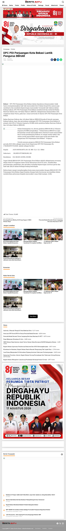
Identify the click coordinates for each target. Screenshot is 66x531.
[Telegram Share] (58, 59)
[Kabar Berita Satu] (33, 2)
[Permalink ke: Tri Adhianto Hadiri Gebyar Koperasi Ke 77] (53, 234)
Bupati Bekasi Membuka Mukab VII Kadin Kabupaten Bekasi (22, 504)
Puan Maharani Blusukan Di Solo (13, 339)
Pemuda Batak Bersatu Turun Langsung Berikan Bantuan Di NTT (51, 220)
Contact (50, 528)
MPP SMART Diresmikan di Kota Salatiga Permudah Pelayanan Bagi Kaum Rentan (28, 509)
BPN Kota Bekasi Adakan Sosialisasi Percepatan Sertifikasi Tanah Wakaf (33, 242)
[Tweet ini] (55, 59)
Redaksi (44, 528)
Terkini (4, 60)
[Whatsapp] (61, 59)
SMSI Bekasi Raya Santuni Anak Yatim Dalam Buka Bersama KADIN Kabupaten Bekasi (29, 342)
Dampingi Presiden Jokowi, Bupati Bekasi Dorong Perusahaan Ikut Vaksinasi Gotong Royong (31, 355)
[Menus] (3, 2)
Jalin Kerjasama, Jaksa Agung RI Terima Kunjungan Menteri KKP (23, 514)
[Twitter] (60, 523)
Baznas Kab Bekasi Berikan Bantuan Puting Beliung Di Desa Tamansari (25, 499)
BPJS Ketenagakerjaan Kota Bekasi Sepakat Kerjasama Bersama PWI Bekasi (10, 242)
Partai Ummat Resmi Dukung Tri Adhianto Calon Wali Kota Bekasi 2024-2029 (12, 259)
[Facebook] (57, 523)
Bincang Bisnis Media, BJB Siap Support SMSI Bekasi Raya (17, 220)
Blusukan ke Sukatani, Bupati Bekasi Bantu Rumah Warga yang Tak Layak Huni (27, 349)
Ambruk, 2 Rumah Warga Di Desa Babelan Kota (17, 330)
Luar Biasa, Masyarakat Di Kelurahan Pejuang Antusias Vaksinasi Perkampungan (28, 352)
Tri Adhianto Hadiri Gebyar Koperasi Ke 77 (51, 242)
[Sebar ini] (52, 59)
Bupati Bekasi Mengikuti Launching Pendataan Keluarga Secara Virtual (25, 359)
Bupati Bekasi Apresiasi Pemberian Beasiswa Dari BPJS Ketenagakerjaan (25, 346)
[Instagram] (63, 523)
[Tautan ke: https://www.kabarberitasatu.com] (62, 454)
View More (33, 316)
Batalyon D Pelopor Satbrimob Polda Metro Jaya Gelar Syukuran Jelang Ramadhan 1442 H (30, 494)
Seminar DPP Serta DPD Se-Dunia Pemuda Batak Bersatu (20, 333)
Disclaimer (38, 528)
